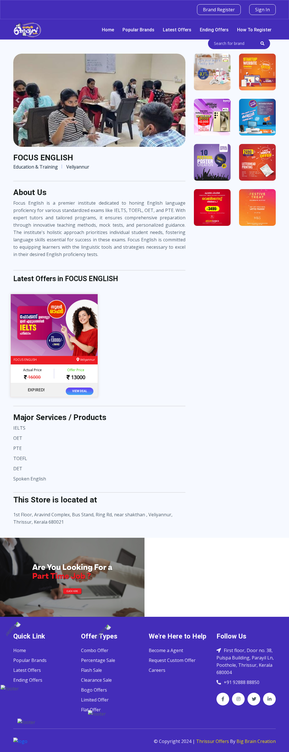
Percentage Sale (98, 660)
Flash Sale (91, 670)
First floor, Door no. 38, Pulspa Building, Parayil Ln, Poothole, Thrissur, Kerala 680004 (245, 661)
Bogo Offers (94, 690)
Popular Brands (138, 29)
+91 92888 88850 (241, 682)
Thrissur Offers (212, 741)
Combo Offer (94, 650)
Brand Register (219, 9)
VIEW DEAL (79, 391)
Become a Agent (166, 650)
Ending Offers (214, 29)
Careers (157, 670)
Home (108, 29)
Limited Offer (95, 700)
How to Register (254, 29)
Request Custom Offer (172, 660)
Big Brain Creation (256, 741)
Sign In (262, 9)
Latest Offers (177, 29)
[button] (17, 100)
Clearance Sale (96, 680)
